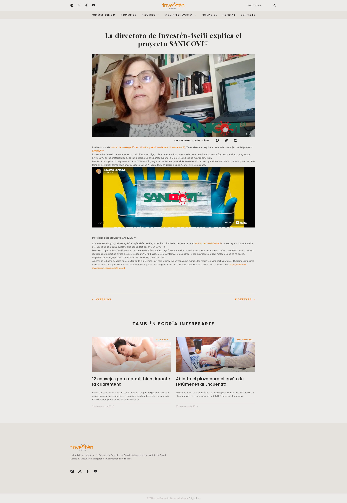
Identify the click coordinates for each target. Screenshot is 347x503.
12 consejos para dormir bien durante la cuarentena (131, 381)
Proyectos (128, 15)
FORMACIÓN (209, 15)
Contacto (248, 15)
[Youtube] (93, 5)
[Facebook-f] (86, 5)
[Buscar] (275, 5)
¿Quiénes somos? (104, 15)
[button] (217, 140)
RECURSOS (149, 15)
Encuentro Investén (179, 15)
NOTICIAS (229, 15)
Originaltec (194, 498)
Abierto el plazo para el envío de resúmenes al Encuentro (210, 381)
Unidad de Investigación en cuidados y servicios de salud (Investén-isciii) (148, 147)
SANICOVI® (98, 150)
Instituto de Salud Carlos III (207, 243)
